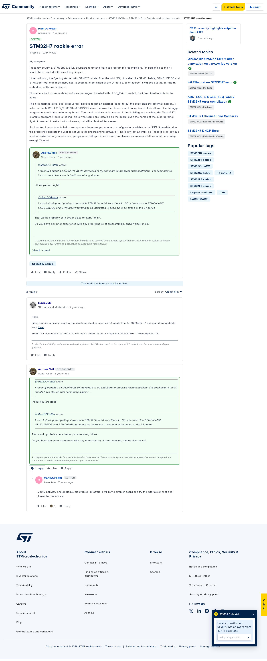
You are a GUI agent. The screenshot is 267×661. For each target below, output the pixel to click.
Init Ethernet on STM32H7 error (210, 82)
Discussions (75, 18)
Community (91, 584)
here (41, 327)
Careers (21, 603)
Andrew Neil (49, 152)
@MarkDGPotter (48, 164)
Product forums (95, 18)
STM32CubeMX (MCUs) (201, 73)
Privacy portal (187, 646)
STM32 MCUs (116, 18)
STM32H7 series (42, 263)
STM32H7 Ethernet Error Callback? (213, 116)
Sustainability (24, 585)
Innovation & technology (31, 594)
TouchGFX (224, 172)
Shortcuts (156, 562)
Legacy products (201, 192)
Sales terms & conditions (141, 646)
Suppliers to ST (25, 613)
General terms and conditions (34, 631)
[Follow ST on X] (191, 612)
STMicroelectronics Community (45, 18)
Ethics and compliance (203, 566)
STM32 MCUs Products (201, 88)
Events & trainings (95, 603)
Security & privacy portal (204, 594)
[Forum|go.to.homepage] (18, 7)
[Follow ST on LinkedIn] (199, 611)
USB (222, 192)
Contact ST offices (95, 562)
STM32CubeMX (200, 166)
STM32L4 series (200, 179)
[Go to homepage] (43, 541)
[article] (104, 329)
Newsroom (91, 594)
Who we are (23, 566)
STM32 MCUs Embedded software (206, 122)
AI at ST (89, 612)
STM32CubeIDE (200, 172)
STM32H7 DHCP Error (204, 130)
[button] (233, 7)
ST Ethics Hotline (199, 575)
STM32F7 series (200, 185)
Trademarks (167, 646)
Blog (19, 622)
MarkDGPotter (47, 28)
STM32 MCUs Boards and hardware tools (154, 18)
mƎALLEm (44, 302)
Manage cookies (210, 646)
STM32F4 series (200, 159)
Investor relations (27, 575)
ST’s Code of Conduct (202, 585)
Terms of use (113, 646)
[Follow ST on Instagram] (207, 611)
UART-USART (199, 199)
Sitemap (155, 571)
